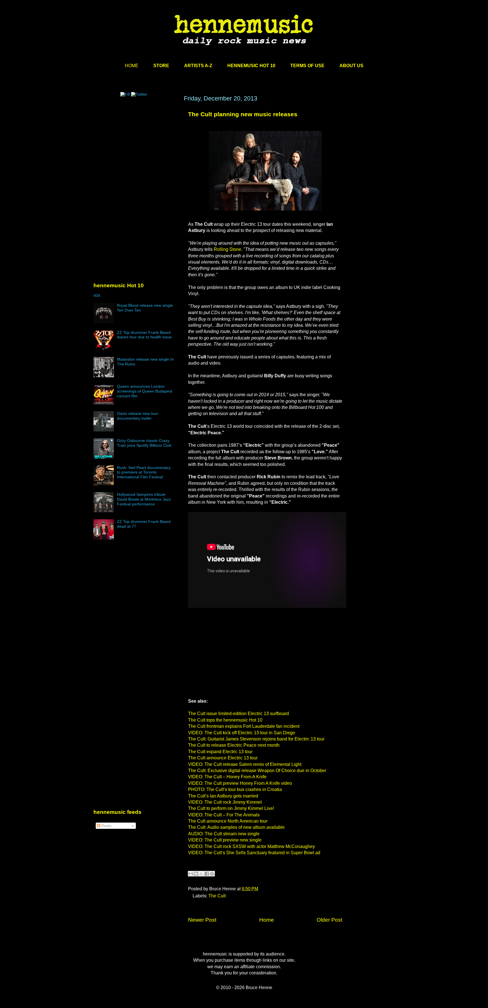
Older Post (329, 920)
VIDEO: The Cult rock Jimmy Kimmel (225, 802)
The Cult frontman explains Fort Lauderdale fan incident (243, 726)
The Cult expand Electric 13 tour (220, 751)
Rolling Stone (227, 249)
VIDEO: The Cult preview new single (225, 840)
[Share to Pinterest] (212, 873)
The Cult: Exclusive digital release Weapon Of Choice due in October (257, 770)
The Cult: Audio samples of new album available (236, 827)
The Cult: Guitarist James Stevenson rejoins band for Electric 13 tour (256, 739)
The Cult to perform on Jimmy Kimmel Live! (231, 808)
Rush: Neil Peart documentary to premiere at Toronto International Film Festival (144, 472)
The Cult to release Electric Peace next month (234, 745)
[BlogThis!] (196, 873)
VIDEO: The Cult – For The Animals (224, 814)
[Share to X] (201, 873)
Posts (105, 825)
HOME (131, 65)
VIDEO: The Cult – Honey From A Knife (227, 776)
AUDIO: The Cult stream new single (224, 833)
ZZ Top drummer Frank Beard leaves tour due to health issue (144, 334)
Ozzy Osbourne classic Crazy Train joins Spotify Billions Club (144, 443)
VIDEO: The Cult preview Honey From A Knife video (240, 783)
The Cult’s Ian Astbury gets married (223, 796)
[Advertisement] (135, 148)
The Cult (217, 895)
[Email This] (190, 873)
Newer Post (202, 920)
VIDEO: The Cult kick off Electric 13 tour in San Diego (241, 732)
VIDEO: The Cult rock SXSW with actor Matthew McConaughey (251, 846)
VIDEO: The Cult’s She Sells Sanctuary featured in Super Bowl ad (254, 852)
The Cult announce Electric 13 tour (223, 757)
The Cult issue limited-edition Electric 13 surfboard (238, 713)
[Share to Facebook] (207, 873)
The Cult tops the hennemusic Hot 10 (225, 720)
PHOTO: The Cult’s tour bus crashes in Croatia (235, 789)
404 (96, 295)
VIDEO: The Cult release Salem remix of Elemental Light (244, 764)
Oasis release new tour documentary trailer (137, 415)
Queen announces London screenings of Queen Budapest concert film (144, 391)
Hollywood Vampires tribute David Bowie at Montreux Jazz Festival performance (144, 499)
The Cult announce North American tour (227, 821)
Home (266, 920)
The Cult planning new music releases (242, 114)
